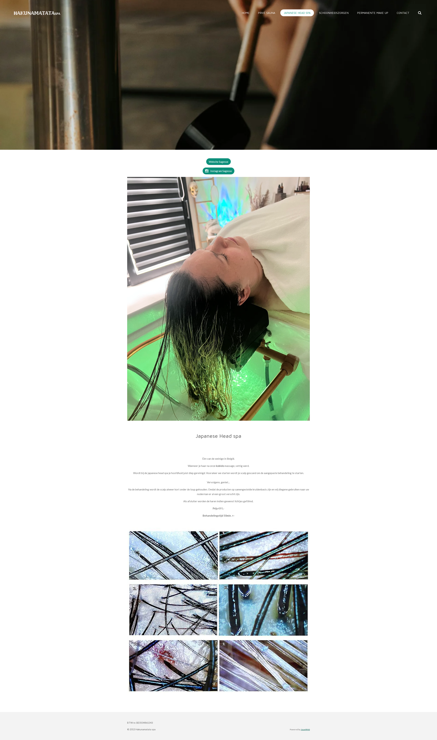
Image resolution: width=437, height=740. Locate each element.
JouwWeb (305, 729)
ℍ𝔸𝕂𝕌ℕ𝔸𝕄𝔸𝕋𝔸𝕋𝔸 (37, 13)
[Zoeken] (419, 12)
